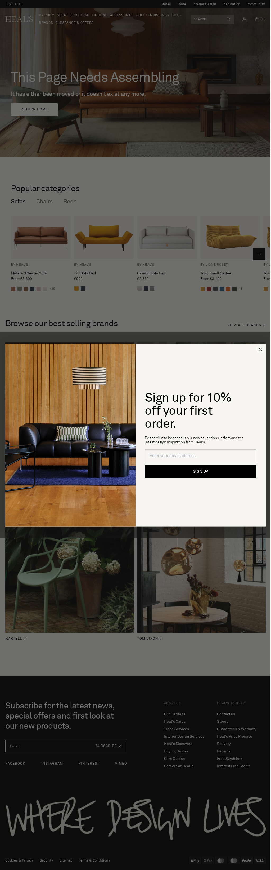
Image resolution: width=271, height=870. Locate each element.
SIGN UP (198, 471)
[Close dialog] (258, 349)
